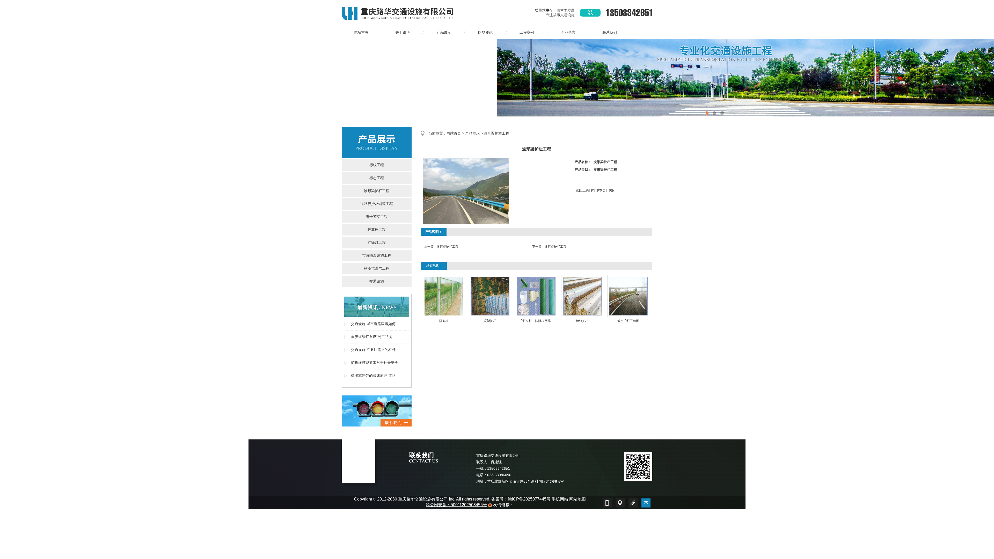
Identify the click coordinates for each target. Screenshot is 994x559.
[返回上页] (582, 190)
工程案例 (527, 32)
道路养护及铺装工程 (376, 204)
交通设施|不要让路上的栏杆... (375, 350)
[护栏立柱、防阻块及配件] (536, 296)
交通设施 (376, 281)
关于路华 (402, 32)
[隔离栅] (444, 296)
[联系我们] (377, 411)
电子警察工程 (377, 217)
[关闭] (612, 190)
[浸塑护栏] (490, 296)
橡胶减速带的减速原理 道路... (375, 375)
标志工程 (376, 178)
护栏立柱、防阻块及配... (536, 321)
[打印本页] (599, 190)
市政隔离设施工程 (376, 255)
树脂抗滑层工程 (376, 268)
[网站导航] (619, 501)
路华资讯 (485, 32)
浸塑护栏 (490, 321)
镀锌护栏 (582, 321)
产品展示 (444, 32)
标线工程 (376, 165)
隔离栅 (444, 321)
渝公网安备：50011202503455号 (456, 505)
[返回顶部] (645, 501)
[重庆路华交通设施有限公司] (398, 12)
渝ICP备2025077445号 (529, 499)
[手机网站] (607, 501)
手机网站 (560, 499)
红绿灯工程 (377, 242)
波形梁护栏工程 (376, 191)
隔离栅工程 (377, 229)
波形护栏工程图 (628, 321)
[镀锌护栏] (582, 296)
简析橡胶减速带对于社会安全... (376, 363)
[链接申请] (632, 501)
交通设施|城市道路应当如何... (375, 324)
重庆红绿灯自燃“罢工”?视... (373, 337)
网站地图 (577, 499)
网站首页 (361, 32)
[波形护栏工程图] (628, 296)
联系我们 (609, 32)
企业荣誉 (568, 32)
